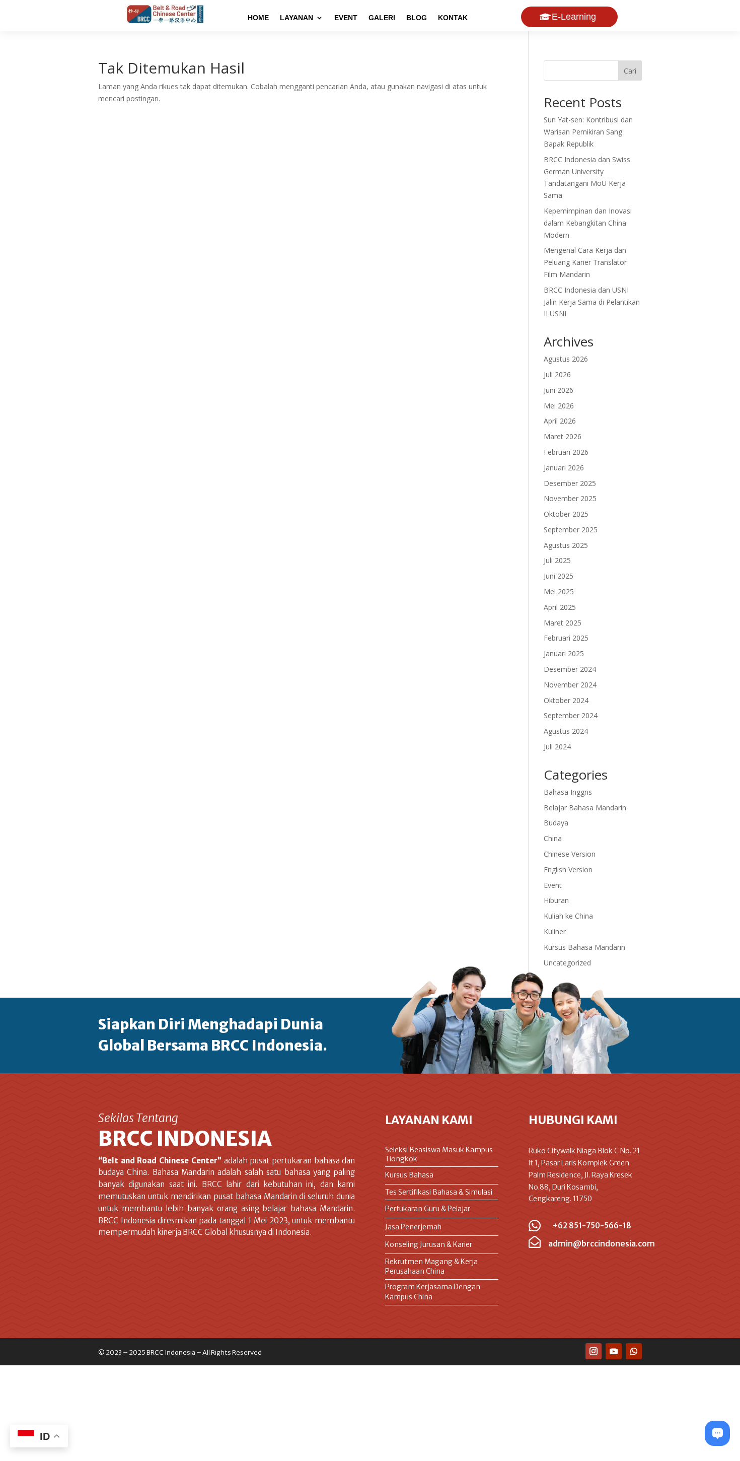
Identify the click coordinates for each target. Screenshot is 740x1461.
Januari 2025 (564, 653)
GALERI (381, 18)
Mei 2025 (559, 591)
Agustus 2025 (566, 545)
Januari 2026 (564, 467)
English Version (568, 869)
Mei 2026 (559, 405)
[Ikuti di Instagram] (593, 1351)
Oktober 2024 (566, 700)
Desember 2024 (570, 669)
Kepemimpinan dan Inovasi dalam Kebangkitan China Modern (588, 223)
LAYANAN (296, 18)
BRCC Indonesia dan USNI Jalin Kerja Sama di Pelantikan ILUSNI (592, 302)
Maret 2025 (562, 623)
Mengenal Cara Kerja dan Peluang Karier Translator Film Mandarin (585, 262)
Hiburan (556, 900)
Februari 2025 (566, 638)
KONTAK (453, 18)
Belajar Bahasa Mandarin (585, 807)
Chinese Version (570, 854)
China (553, 838)
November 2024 (570, 684)
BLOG (416, 18)
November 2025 (570, 498)
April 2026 (560, 421)
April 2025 (560, 607)
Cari (630, 71)
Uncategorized (567, 962)
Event (553, 885)
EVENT (345, 18)
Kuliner (555, 931)
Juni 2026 (558, 390)
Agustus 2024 (566, 731)
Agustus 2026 (566, 359)
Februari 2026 (566, 452)
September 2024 (571, 715)
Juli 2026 (557, 374)
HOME (258, 18)
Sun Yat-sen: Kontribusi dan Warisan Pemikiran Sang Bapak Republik (588, 132)
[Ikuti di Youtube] (614, 1351)
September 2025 (571, 529)
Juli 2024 (557, 746)
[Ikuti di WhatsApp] (634, 1351)
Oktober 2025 (566, 514)
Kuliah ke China (568, 916)
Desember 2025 (570, 483)
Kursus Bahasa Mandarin (584, 947)
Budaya (556, 822)
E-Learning (574, 17)
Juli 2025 (557, 560)
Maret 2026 (562, 436)
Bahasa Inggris (568, 792)
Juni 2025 (558, 576)
